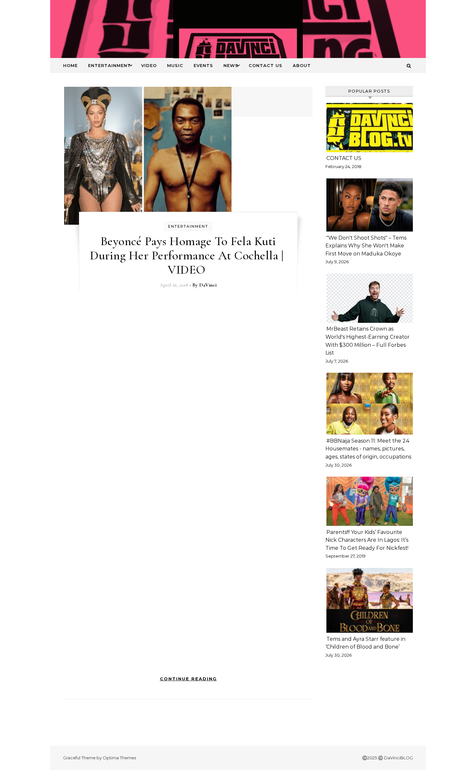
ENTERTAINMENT (109, 65)
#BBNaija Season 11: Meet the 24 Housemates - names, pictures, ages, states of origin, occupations (368, 449)
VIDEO (149, 65)
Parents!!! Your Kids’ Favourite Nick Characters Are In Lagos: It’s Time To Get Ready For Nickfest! (366, 540)
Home (70, 65)
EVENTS (203, 65)
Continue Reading (188, 678)
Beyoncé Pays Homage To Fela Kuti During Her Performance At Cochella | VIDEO (188, 255)
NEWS (230, 65)
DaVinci (208, 285)
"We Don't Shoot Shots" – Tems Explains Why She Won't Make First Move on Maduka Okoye (365, 246)
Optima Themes (119, 757)
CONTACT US (265, 65)
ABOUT (302, 65)
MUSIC (175, 65)
